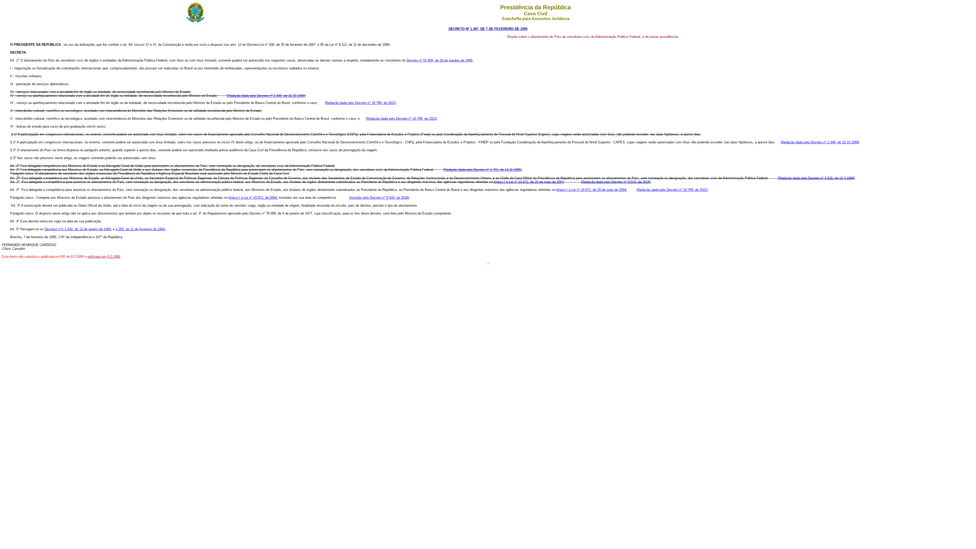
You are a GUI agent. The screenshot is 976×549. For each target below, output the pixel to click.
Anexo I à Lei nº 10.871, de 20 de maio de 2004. (591, 190)
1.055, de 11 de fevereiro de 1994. (141, 229)
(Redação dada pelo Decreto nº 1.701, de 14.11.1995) (482, 170)
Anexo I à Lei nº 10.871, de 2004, (253, 198)
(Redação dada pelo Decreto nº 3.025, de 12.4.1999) (816, 178)
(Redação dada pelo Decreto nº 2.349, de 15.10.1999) (266, 96)
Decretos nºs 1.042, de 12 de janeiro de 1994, (78, 229)
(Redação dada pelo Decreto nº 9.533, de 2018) (616, 182)
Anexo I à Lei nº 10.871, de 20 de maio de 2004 (529, 182)
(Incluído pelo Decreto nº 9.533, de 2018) (379, 198)
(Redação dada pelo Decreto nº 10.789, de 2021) (360, 103)
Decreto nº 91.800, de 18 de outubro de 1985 (439, 60)
